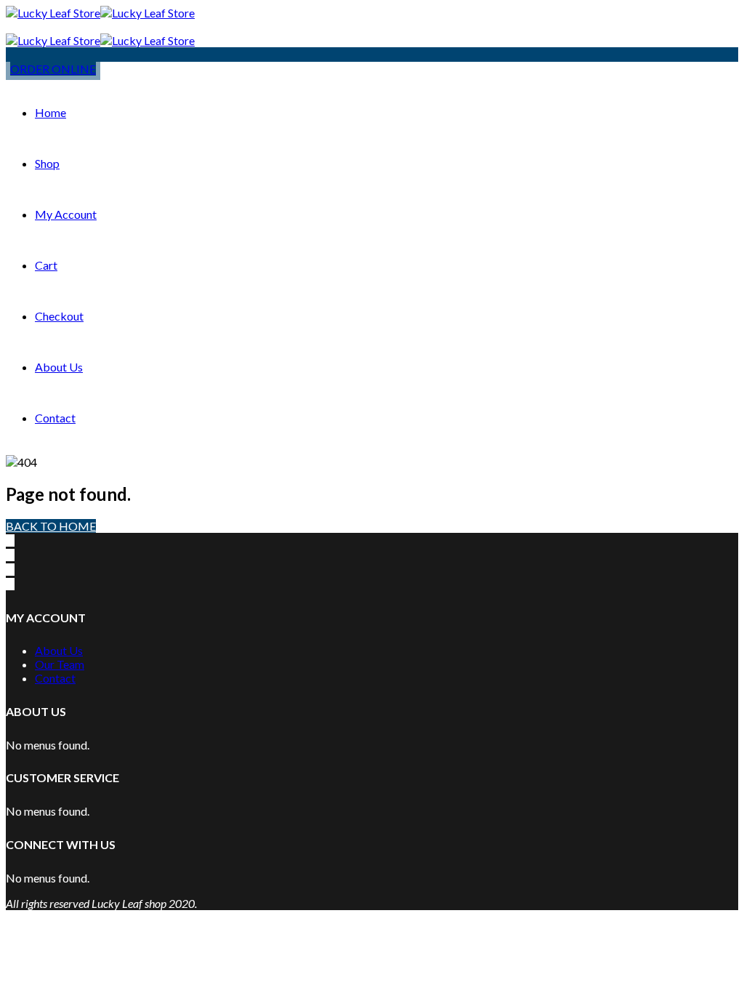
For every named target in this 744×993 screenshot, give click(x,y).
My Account (66, 214)
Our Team (59, 664)
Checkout (59, 316)
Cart (46, 265)
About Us (59, 367)
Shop (47, 163)
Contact (55, 418)
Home (50, 112)
